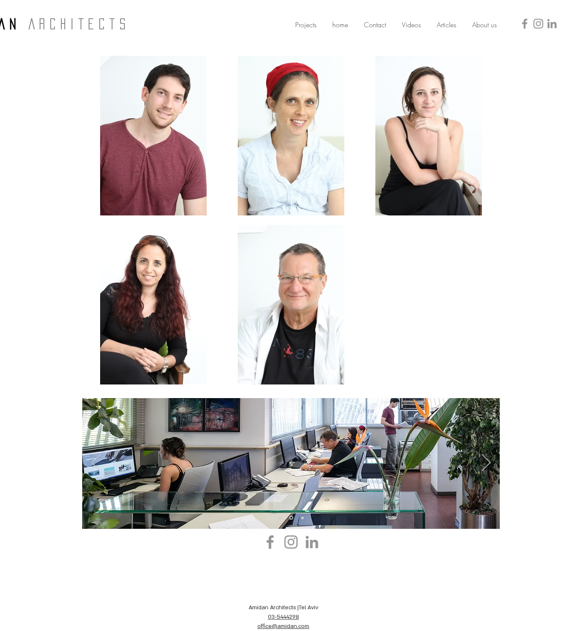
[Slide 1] (280, 517)
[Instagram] (538, 23)
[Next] (486, 463)
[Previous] (96, 463)
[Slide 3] (302, 517)
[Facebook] (524, 23)
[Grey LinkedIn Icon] (552, 23)
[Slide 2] (291, 518)
